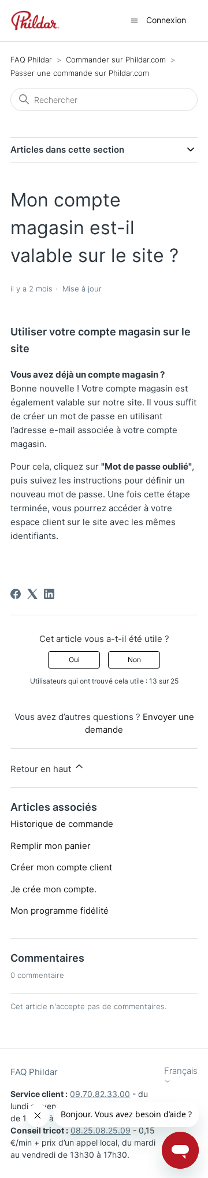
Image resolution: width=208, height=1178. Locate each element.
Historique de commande (61, 823)
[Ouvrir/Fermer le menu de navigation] (134, 20)
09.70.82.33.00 (100, 1094)
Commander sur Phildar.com (116, 59)
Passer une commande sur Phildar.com (79, 72)
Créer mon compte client (61, 867)
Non (134, 659)
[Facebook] (15, 594)
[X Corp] (32, 594)
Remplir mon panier (50, 845)
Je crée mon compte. (53, 889)
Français (181, 1071)
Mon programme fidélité (59, 910)
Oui (74, 659)
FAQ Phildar (31, 59)
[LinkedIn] (49, 594)
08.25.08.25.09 (100, 1130)
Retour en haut (41, 768)
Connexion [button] (166, 20)
